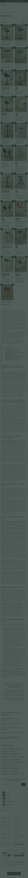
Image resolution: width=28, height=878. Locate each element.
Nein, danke (21, 447)
